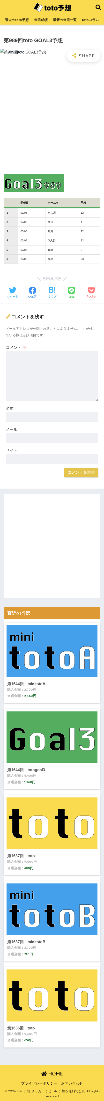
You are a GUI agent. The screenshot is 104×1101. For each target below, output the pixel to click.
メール (11, 429)
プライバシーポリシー (39, 1083)
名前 (10, 408)
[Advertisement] (52, 118)
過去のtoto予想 (17, 20)
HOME (55, 1074)
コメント (16, 347)
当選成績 (41, 20)
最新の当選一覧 (65, 20)
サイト (11, 450)
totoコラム (90, 20)
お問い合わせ (72, 1083)
